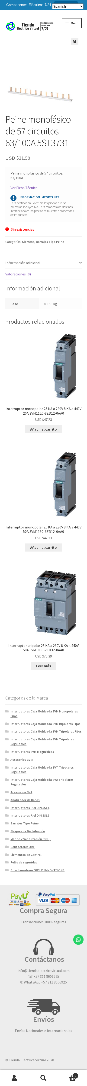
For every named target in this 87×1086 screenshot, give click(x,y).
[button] (74, 41)
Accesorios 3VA (21, 792)
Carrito (67, 1074)
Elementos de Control (26, 855)
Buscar (43, 1078)
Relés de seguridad (24, 862)
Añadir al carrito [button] (43, 429)
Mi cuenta (14, 1078)
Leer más (43, 666)
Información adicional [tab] (22, 262)
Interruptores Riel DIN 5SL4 (29, 808)
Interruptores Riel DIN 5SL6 (29, 815)
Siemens (28, 242)
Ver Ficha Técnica (23, 187)
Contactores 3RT (22, 847)
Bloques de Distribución (27, 831)
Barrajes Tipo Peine (50, 242)
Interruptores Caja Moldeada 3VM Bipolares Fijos (45, 724)
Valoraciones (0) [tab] (18, 274)
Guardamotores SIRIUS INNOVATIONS (37, 870)
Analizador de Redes (25, 800)
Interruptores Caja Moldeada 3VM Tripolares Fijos (46, 731)
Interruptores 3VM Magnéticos (32, 752)
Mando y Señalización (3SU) (30, 839)
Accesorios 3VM (21, 759)
